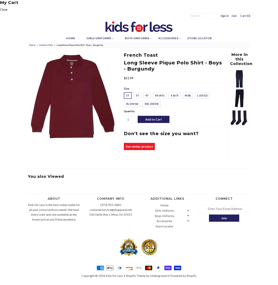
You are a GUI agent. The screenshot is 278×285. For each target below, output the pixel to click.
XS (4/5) (159, 95)
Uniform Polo (46, 45)
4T (147, 95)
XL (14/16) (132, 103)
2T (127, 95)
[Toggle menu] (188, 210)
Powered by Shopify (183, 275)
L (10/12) (202, 95)
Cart (244, 15)
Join (234, 15)
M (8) (188, 95)
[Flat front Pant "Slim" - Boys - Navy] (239, 86)
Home (32, 45)
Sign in (225, 15)
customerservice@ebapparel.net (111, 209)
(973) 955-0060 (110, 205)
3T (137, 95)
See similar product (139, 146)
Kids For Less (114, 275)
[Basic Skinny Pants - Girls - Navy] (239, 106)
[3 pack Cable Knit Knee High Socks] (239, 126)
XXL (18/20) (151, 103)
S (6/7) (174, 95)
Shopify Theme (135, 275)
